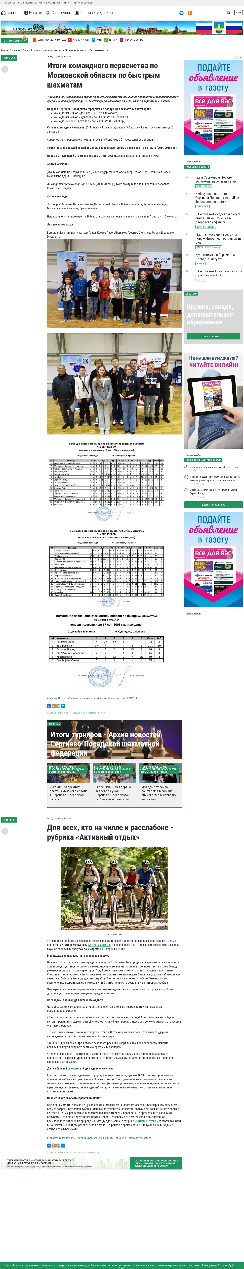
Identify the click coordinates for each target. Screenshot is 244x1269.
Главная (13, 12)
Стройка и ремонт (52, 2)
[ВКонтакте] (49, 706)
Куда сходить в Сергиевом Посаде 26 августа (215, 257)
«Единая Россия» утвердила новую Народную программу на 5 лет (218, 238)
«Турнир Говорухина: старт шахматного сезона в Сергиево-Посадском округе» (68, 793)
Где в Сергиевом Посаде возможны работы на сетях (215, 179)
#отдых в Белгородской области (95, 1138)
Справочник (61, 12)
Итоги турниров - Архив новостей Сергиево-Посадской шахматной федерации (105, 744)
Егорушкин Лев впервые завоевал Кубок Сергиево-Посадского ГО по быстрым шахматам (113, 793)
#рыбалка (121, 1138)
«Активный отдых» (99, 945)
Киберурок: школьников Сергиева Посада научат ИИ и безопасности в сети (217, 198)
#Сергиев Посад (56, 698)
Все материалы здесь (213, 336)
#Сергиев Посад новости (81, 698)
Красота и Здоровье (83, 2)
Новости (35, 12)
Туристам (67, 2)
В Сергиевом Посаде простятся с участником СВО (218, 273)
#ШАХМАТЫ (130, 698)
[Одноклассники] (54, 706)
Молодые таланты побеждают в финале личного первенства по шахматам (158, 793)
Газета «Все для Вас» (97, 12)
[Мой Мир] (63, 706)
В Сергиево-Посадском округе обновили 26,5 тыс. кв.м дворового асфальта (218, 218)
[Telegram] (58, 706)
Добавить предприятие (213, 504)
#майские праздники (140, 1138)
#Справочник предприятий (61, 1138)
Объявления (18, 2)
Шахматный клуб (34, 2)
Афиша (7, 2)
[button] (235, 57)
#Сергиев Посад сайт (109, 698)
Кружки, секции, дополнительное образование (210, 314)
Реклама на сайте (193, 162)
